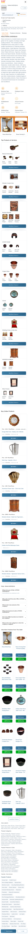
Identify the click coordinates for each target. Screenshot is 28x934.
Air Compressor (17, 918)
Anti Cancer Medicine (7, 918)
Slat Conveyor (13, 911)
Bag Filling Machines (18, 909)
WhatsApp (8, 659)
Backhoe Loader (5, 884)
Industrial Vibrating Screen (8, 889)
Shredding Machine (20, 897)
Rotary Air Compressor (14, 892)
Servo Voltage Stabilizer (7, 882)
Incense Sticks (5, 921)
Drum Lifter (4, 887)
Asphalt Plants (5, 911)
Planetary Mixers (6, 914)
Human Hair (4, 880)
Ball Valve (12, 916)
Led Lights (22, 914)
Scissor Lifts (21, 887)
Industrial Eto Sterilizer (7, 894)
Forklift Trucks (12, 880)
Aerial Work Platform (15, 901)
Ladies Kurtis (15, 914)
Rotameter (18, 889)
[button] (24, 8)
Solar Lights (13, 921)
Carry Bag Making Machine (17, 884)
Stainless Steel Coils (14, 923)
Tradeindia (3, 874)
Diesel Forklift (5, 901)
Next (23, 128)
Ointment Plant (22, 911)
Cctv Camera (5, 916)
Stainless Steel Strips (7, 909)
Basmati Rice (18, 882)
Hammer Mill (5, 899)
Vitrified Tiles (5, 923)
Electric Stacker (12, 887)
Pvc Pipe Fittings (6, 926)
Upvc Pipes (14, 926)
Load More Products (14, 819)
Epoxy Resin (17, 904)
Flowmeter (4, 892)
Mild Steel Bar (5, 906)
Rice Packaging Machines (8, 897)
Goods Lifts (20, 921)
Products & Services (15, 33)
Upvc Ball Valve (22, 926)
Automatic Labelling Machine (16, 899)
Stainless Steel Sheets (15, 906)
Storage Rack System (7, 904)
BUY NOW (13, 438)
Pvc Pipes (23, 923)
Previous (4, 128)
